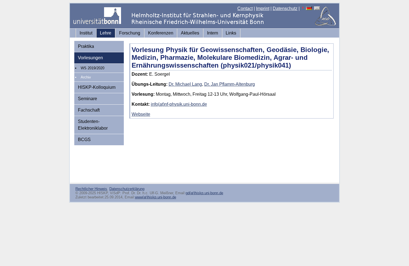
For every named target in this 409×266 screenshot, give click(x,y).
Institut (86, 33)
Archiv (86, 77)
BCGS (84, 139)
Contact (245, 8)
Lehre (105, 33)
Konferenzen (160, 33)
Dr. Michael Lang (185, 84)
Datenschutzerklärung (126, 189)
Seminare (87, 98)
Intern (212, 33)
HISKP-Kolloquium (96, 87)
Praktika (86, 46)
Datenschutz (285, 8)
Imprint (262, 8)
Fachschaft (89, 110)
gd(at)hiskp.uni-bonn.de (204, 193)
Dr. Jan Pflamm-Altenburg (229, 84)
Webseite (141, 114)
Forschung (129, 33)
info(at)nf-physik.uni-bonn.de (179, 104)
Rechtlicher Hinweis (91, 189)
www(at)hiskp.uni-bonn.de (155, 197)
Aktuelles (190, 33)
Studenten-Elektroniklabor (93, 124)
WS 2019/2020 (92, 68)
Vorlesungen (90, 57)
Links (231, 33)
